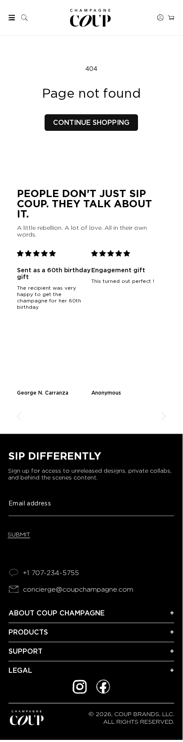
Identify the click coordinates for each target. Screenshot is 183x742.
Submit (19, 534)
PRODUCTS (28, 632)
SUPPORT (25, 651)
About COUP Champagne (56, 613)
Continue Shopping (91, 122)
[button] (11, 17)
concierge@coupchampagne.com (78, 589)
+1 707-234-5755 (51, 573)
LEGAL (20, 670)
